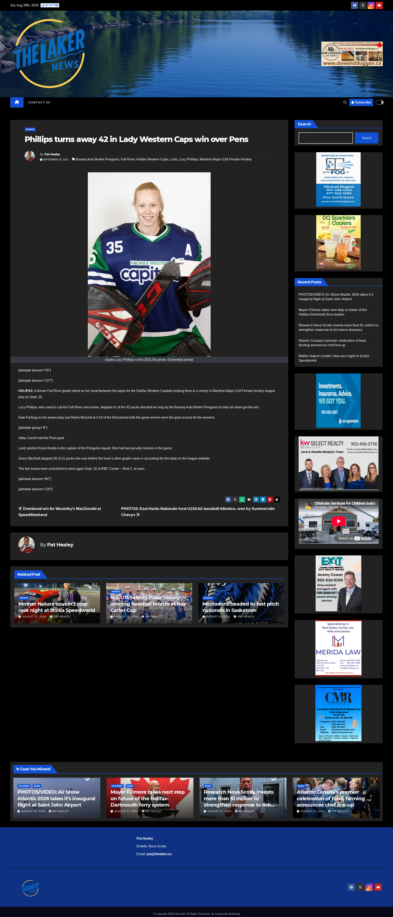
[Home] (17, 102)
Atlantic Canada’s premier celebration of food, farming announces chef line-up (331, 798)
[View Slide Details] (339, 463)
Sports (30, 129)
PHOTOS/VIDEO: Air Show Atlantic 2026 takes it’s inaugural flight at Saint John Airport (56, 798)
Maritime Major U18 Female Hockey (226, 159)
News (37, 786)
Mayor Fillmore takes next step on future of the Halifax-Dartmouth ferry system (148, 798)
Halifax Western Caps (152, 159)
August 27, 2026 (218, 616)
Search (304, 124)
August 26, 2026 (34, 616)
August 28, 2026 (33, 811)
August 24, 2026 (126, 616)
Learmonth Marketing (227, 913)
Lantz (174, 159)
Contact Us (39, 102)
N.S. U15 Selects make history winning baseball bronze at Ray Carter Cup (56, 604)
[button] (345, 102)
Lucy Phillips (188, 159)
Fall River (128, 159)
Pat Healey (52, 154)
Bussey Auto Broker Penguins (97, 159)
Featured (24, 786)
